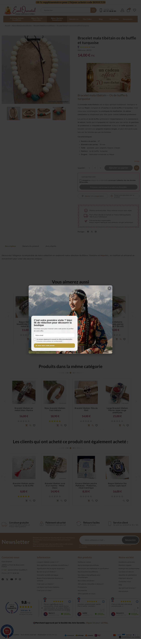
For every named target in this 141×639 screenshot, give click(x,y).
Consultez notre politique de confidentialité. (49, 341)
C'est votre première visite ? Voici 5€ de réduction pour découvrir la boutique (53, 322)
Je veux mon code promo (45, 345)
